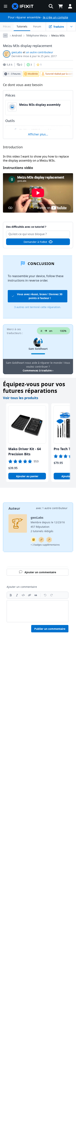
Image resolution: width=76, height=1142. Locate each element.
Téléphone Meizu (36, 35)
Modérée (33, 73)
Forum (37, 26)
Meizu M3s (58, 35)
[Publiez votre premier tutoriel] (41, 540)
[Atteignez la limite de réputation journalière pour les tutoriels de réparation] (34, 540)
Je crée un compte (55, 17)
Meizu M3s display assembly (40, 105)
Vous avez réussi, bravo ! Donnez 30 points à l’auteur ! (39, 296)
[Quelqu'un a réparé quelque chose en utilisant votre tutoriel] (49, 540)
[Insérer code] (23, 595)
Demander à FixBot (35, 242)
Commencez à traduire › (38, 370)
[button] (51, 6)
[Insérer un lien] (29, 595)
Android (17, 35)
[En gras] (11, 595)
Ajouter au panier (27, 476)
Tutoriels (22, 26)
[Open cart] (60, 6)
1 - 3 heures (14, 73)
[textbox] (37, 611)
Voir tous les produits (20, 398)
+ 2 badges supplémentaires (45, 544)
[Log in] (70, 6)
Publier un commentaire (49, 629)
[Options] (5, 35)
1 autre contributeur (55, 508)
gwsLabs (16, 52)
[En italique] (17, 595)
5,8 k (9, 64)
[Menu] (5, 6)
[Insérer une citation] (36, 595)
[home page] (23, 6)
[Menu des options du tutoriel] (71, 26)
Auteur (14, 508)
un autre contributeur (39, 52)
